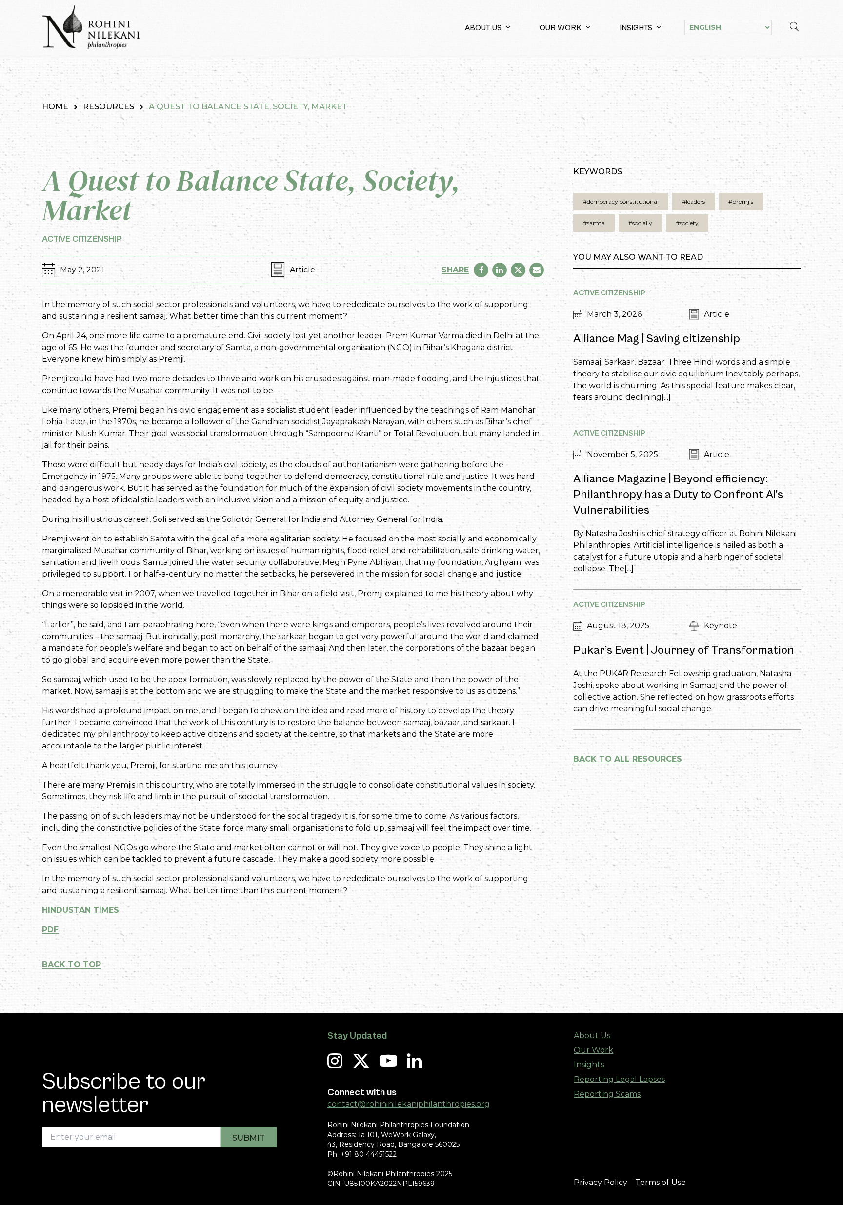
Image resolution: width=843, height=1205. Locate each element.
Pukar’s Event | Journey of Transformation (683, 650)
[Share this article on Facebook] (481, 270)
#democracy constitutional (621, 201)
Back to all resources (627, 759)
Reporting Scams (607, 1094)
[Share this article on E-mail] (536, 270)
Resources (108, 106)
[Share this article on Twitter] (518, 270)
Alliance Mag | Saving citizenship (656, 339)
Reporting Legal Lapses (619, 1079)
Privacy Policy (600, 1182)
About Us (483, 27)
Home (55, 106)
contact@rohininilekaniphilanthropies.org (408, 1104)
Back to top (71, 964)
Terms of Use (660, 1182)
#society (687, 223)
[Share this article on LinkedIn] (499, 270)
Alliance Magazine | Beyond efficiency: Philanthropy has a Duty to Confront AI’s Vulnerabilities (678, 494)
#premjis (740, 201)
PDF (50, 929)
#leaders (693, 201)
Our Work (561, 27)
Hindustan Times (80, 909)
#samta (594, 223)
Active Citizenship (82, 239)
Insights (636, 27)
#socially (640, 223)
